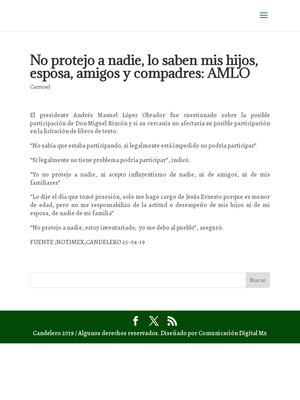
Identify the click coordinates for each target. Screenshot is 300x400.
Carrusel (40, 87)
